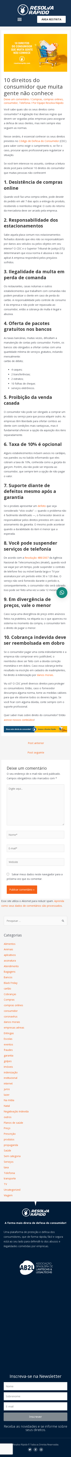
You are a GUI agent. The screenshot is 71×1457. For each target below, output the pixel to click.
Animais (8, 949)
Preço (7, 1128)
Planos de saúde (13, 1122)
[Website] (35, 862)
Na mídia (9, 1100)
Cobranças (10, 994)
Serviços (8, 1161)
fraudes (8, 1050)
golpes (8, 1061)
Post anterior (36, 743)
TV (5, 1184)
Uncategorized (12, 1189)
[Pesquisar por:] (35, 920)
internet (8, 1083)
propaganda (11, 1145)
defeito (42, 506)
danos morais (45, 675)
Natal (7, 1106)
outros (7, 1117)
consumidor (11, 103)
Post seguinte (35, 752)
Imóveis (8, 1066)
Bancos (8, 977)
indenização (11, 1072)
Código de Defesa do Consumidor (39, 141)
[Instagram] (41, 1450)
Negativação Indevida (16, 1111)
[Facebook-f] (35, 1450)
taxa (6, 1167)
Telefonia (24, 103)
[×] (61, 592)
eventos (8, 1044)
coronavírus (10, 1016)
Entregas (9, 1033)
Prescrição (10, 1133)
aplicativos (10, 955)
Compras (36, 99)
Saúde (7, 1150)
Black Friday (10, 983)
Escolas (8, 1039)
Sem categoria (12, 1156)
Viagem (8, 1195)
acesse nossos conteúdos (19, 720)
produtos (9, 1139)
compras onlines (53, 99)
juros (7, 1089)
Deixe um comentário (16, 99)
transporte (10, 1178)
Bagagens (9, 971)
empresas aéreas (14, 1027)
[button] (19, 19)
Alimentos (9, 944)
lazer (6, 1094)
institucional (10, 1078)
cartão (7, 988)
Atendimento (11, 966)
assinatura (10, 960)
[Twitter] (30, 1450)
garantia (8, 1055)
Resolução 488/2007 (37, 557)
